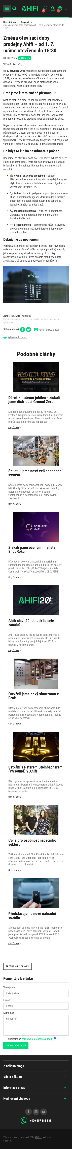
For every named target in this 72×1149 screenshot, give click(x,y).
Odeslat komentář (16, 1045)
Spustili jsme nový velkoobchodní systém (35, 473)
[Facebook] (28, 1111)
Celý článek (13, 427)
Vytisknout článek (17, 337)
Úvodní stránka (10, 22)
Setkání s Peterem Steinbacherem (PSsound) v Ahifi (35, 769)
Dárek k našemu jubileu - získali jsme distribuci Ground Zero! (34, 400)
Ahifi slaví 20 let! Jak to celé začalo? (31, 623)
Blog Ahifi (25, 22)
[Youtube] (43, 1111)
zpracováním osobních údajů (37, 1039)
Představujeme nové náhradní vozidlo (32, 916)
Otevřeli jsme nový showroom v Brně (33, 696)
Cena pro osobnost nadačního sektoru (32, 842)
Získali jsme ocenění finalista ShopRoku (31, 549)
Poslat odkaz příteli (49, 329)
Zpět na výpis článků (17, 966)
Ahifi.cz (38, 1137)
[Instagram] (36, 1111)
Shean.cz (7, 1140)
